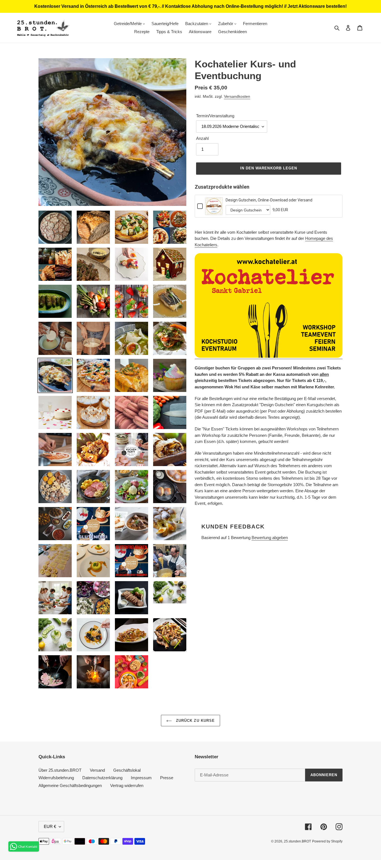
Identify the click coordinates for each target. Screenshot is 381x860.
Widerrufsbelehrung (56, 777)
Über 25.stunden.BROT (59, 770)
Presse (166, 777)
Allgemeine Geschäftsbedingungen (70, 785)
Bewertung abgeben (270, 537)
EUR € (50, 826)
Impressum (141, 777)
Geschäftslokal (127, 770)
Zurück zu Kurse (195, 720)
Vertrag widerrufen (126, 785)
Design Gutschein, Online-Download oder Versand (269, 200)
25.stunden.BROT (297, 841)
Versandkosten (237, 96)
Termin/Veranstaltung (215, 115)
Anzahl (202, 138)
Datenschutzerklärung (102, 777)
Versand (97, 770)
